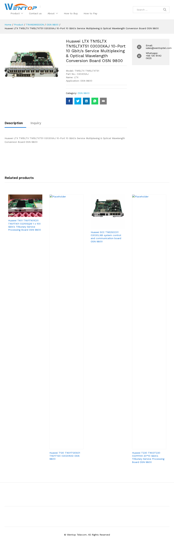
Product (15, 13)
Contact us (35, 13)
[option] (25, 216)
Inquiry (35, 123)
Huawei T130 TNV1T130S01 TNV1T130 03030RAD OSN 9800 (64, 455)
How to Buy (71, 13)
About (51, 13)
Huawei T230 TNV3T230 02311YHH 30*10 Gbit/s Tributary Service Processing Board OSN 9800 (148, 457)
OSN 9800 (84, 93)
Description (14, 123)
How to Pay (90, 13)
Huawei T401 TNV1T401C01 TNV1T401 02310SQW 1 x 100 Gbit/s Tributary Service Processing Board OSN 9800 (24, 225)
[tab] (15, 124)
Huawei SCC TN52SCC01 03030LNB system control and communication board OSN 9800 (106, 237)
